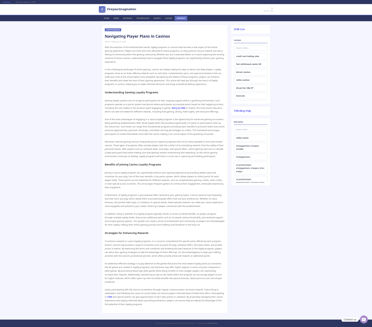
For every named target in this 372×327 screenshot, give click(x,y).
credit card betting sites (247, 56)
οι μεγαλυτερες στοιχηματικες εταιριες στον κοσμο (250, 168)
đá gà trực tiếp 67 (244, 88)
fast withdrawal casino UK (248, 64)
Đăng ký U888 (178, 108)
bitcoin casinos (243, 72)
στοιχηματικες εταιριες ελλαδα (247, 147)
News (116, 18)
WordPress (213, 323)
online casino (242, 138)
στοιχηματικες (243, 157)
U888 (109, 296)
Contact (181, 18)
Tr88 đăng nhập (242, 110)
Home (106, 18)
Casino (168, 18)
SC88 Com (239, 29)
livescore (240, 96)
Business (127, 18)
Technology (142, 18)
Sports (157, 18)
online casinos (243, 80)
